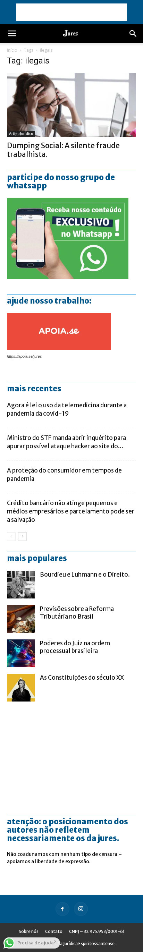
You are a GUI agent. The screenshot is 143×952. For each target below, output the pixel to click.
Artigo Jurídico (21, 133)
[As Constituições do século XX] (21, 688)
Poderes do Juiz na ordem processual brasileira (75, 647)
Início (12, 50)
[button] (133, 33)
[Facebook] (62, 909)
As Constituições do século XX (82, 677)
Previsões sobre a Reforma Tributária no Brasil (77, 612)
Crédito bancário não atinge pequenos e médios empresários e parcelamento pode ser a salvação (70, 511)
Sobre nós (29, 931)
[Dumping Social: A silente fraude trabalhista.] (71, 105)
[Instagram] (81, 909)
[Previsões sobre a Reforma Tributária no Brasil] (21, 619)
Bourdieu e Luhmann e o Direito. (85, 574)
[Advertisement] (71, 12)
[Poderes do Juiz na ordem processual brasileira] (21, 653)
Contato (53, 931)
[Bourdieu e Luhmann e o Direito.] (21, 584)
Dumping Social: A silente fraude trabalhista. (63, 150)
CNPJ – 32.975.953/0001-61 (97, 931)
